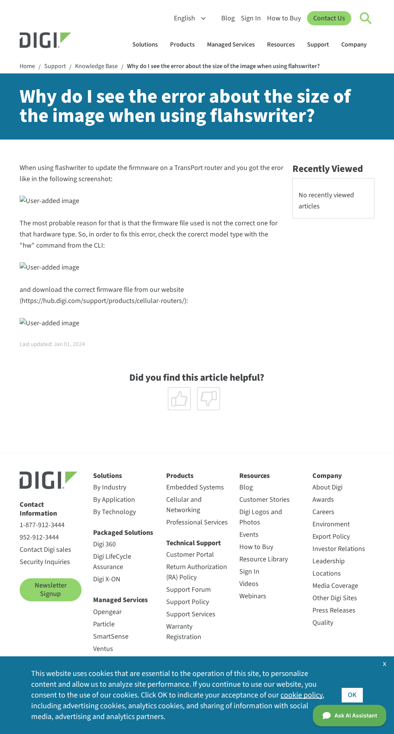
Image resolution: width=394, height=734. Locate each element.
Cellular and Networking (184, 505)
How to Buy (284, 18)
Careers (323, 512)
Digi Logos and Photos (260, 517)
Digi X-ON (106, 579)
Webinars (252, 596)
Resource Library (263, 559)
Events (249, 534)
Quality (322, 622)
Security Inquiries (45, 562)
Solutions (145, 44)
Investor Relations (338, 549)
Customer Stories (264, 499)
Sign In (251, 18)
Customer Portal (190, 554)
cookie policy (301, 695)
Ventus (103, 649)
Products (182, 44)
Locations (326, 573)
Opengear (107, 612)
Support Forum (188, 589)
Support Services (190, 614)
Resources (281, 44)
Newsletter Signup (51, 590)
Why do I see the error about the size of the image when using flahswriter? (223, 66)
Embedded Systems (195, 487)
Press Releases (334, 610)
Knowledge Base (96, 66)
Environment (331, 524)
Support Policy (187, 602)
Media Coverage (335, 586)
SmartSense (111, 636)
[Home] (64, 41)
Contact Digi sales (45, 549)
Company (354, 44)
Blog (228, 18)
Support (318, 44)
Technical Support (193, 543)
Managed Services (231, 44)
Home (27, 66)
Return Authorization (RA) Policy (196, 572)
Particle (104, 624)
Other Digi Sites (334, 598)
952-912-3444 (39, 537)
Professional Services (197, 522)
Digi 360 (104, 544)
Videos (249, 584)
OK (352, 695)
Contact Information (38, 509)
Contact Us (329, 18)
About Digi (327, 487)
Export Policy (331, 536)
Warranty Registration (183, 632)
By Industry (109, 487)
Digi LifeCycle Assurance (112, 562)
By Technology (114, 512)
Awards (323, 499)
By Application (114, 499)
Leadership (328, 561)
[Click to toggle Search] (365, 18)
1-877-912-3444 (42, 525)
